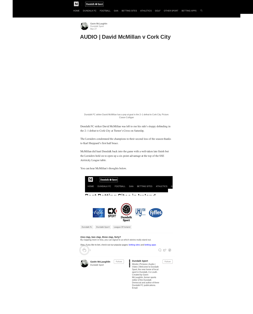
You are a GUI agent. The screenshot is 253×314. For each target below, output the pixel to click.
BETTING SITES (129, 10)
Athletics (146, 10)
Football (105, 10)
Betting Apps (189, 10)
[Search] (201, 11)
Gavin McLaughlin (98, 24)
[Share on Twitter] (165, 250)
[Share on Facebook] (170, 250)
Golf (157, 10)
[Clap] (84, 250)
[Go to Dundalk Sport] (129, 263)
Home (76, 10)
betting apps (150, 245)
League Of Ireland (122, 227)
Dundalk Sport (103, 227)
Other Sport (171, 10)
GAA (116, 10)
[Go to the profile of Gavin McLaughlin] (84, 263)
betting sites (134, 245)
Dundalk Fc (87, 227)
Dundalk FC (89, 10)
